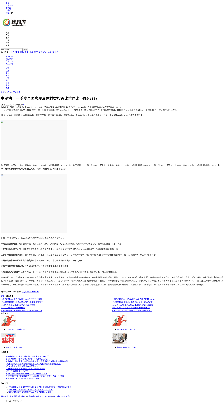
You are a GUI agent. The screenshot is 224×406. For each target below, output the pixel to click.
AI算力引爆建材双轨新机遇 (17, 371)
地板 (31, 52)
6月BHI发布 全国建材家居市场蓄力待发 (22, 366)
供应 (7, 33)
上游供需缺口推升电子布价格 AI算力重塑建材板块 (26, 374)
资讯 (7, 43)
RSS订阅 (9, 64)
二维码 (8, 10)
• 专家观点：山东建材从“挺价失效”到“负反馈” (131, 308)
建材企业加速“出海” (14, 347)
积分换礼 (39, 396)
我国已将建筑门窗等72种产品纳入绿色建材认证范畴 (27, 359)
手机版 (8, 8)
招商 (7, 45)
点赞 (3, 292)
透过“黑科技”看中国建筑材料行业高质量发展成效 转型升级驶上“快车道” (35, 376)
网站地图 (9, 59)
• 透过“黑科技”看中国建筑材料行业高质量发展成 (132, 311)
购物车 (8, 13)
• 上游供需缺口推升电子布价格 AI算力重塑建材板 (21, 311)
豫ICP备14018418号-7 (62, 396)
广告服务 (31, 396)
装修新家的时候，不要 (126, 347)
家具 (22, 52)
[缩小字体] (5, 104)
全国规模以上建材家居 (15, 329)
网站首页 (4, 396)
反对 (8, 292)
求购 (7, 38)
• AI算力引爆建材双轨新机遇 (13, 308)
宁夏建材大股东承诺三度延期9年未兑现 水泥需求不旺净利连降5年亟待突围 (37, 361)
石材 (45, 52)
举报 (13, 292)
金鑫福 (51, 52)
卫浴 (26, 52)
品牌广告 (9, 61)
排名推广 (22, 396)
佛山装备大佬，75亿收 (126, 329)
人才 (7, 88)
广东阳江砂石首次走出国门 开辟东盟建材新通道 (25, 369)
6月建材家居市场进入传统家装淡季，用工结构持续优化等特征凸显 (33, 364)
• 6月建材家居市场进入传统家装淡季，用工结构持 (133, 302)
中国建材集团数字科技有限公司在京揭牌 (22, 378)
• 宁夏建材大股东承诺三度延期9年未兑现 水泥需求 (22, 302)
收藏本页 (9, 5)
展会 (7, 80)
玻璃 (40, 52)
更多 (3, 296)
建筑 (17, 52)
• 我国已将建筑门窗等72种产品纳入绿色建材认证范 (133, 299)
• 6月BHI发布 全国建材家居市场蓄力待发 (18, 305)
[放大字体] (2, 104)
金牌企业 (9, 56)
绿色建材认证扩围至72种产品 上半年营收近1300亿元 (27, 356)
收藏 (19, 292)
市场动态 (16, 92)
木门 (12, 52)
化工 (56, 52)
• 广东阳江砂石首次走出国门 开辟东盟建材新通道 (132, 305)
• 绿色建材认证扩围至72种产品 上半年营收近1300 (21, 299)
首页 (7, 68)
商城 (7, 35)
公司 (7, 40)
